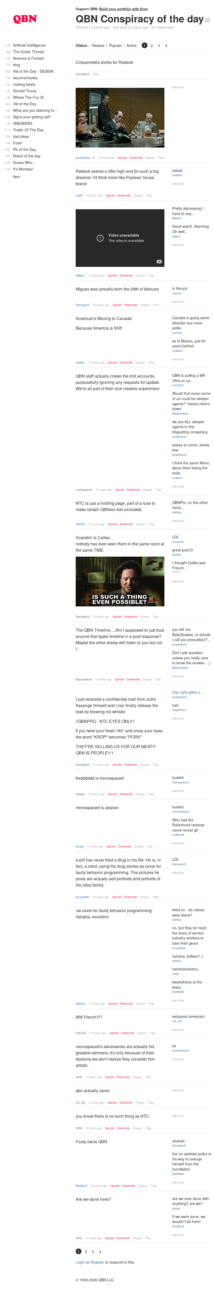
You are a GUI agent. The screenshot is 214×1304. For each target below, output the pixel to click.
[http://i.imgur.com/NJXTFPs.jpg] (120, 118)
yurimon (177, 332)
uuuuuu (177, 293)
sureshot (177, 385)
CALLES (81, 1033)
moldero (177, 175)
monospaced (84, 489)
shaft (175, 973)
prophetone (83, 157)
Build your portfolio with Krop (123, 8)
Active (131, 45)
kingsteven (179, 710)
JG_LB (176, 1021)
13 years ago (106, 157)
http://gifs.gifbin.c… (188, 692)
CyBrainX (178, 834)
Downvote (136, 157)
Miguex (80, 275)
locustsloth (82, 897)
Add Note (178, 87)
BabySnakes (180, 413)
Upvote (122, 157)
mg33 (79, 195)
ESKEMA (178, 991)
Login (80, 1262)
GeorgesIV (83, 74)
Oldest (81, 45)
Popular (115, 45)
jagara (176, 236)
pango (80, 846)
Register (97, 1262)
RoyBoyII (81, 1185)
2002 (79, 1128)
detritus (80, 524)
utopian (80, 362)
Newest (98, 45)
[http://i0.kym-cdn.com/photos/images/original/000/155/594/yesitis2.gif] (120, 582)
